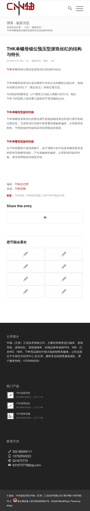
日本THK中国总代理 (53, 195)
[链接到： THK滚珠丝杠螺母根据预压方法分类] (25, 279)
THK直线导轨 (23, 392)
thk (52, 60)
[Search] (68, 8)
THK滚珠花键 (23, 413)
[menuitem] (68, 8)
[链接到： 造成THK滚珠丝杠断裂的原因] (64, 279)
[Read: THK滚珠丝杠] (10, 405)
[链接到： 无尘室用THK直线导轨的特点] (25, 254)
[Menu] (77, 8)
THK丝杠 (20, 195)
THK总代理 (21, 184)
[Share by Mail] (45, 217)
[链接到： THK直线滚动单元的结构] (64, 266)
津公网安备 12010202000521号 (33, 501)
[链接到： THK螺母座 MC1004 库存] (25, 291)
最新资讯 (36, 60)
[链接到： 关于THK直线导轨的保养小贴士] (64, 291)
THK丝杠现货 (33, 195)
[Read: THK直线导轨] (10, 395)
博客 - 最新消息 (18, 22)
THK (9, 69)
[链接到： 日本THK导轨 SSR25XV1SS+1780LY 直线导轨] (25, 266)
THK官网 (20, 189)
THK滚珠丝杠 (23, 403)
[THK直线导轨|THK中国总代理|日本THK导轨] (37, 8)
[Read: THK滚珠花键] (10, 416)
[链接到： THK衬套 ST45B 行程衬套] (64, 254)
